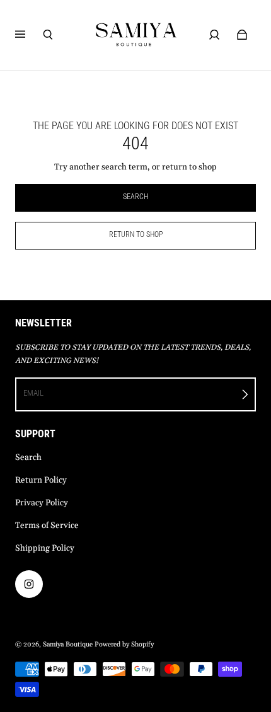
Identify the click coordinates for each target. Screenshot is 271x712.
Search (28, 457)
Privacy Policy (41, 503)
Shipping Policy (44, 548)
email (33, 393)
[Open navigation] (29, 35)
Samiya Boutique (68, 644)
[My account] (214, 35)
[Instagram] (29, 584)
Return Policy (41, 480)
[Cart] (242, 35)
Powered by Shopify (124, 644)
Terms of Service (47, 525)
